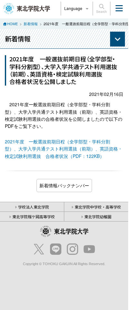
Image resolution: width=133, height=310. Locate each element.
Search (101, 11)
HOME (12, 23)
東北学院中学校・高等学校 (98, 207)
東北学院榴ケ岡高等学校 (33, 216)
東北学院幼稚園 (97, 216)
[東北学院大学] (26, 8)
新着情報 (31, 23)
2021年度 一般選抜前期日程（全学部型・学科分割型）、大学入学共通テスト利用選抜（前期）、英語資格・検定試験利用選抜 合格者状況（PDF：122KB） (63, 148)
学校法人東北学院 (33, 207)
